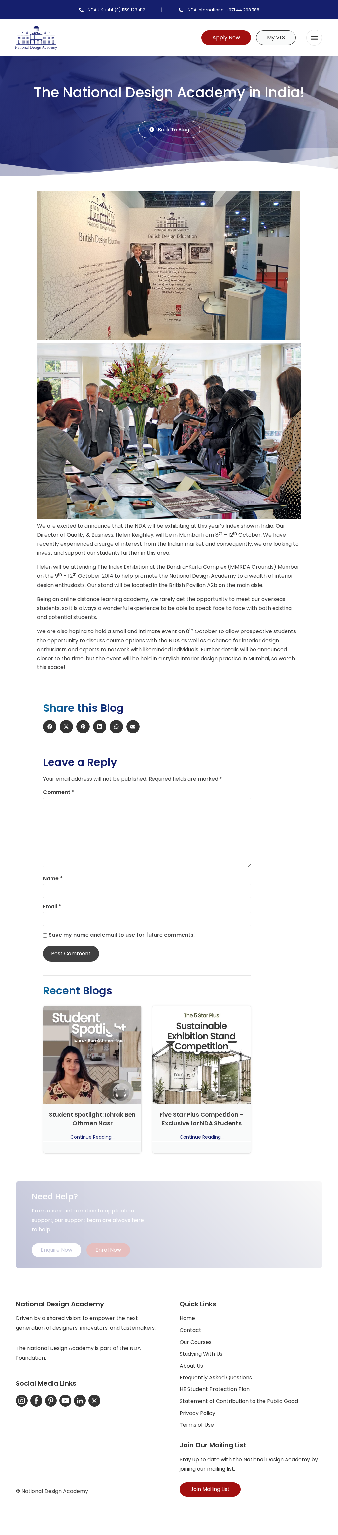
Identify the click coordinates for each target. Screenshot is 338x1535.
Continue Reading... (92, 1137)
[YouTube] (65, 1401)
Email (52, 906)
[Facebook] (36, 1401)
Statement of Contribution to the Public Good (239, 1401)
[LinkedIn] (80, 1401)
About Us (191, 1366)
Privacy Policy (197, 1413)
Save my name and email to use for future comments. (122, 935)
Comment (58, 792)
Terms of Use (197, 1425)
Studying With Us (201, 1354)
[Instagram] (22, 1401)
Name (53, 878)
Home (187, 1318)
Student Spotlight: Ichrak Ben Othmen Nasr (92, 1118)
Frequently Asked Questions (216, 1377)
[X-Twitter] (94, 1401)
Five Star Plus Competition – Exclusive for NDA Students (202, 1118)
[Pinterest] (51, 1401)
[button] (314, 38)
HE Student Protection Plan (215, 1389)
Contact (190, 1330)
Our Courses (196, 1342)
